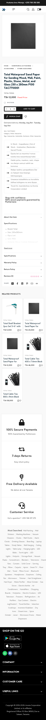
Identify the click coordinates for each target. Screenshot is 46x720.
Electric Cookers (29, 593)
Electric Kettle (24, 586)
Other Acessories (24, 68)
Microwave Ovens (27, 615)
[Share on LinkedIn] (22, 283)
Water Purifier (19, 582)
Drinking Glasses (18, 542)
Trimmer (22, 578)
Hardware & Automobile (21, 66)
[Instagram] (15, 653)
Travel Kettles (24, 604)
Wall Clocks (28, 538)
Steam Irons (22, 611)
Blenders (25, 560)
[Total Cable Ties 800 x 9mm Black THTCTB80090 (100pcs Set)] (12, 379)
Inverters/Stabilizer (25, 608)
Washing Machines (23, 534)
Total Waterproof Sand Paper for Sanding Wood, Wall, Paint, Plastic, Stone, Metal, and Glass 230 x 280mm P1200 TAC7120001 (33, 325)
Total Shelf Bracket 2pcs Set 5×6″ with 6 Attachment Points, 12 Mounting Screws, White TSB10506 (12, 325)
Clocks (18, 538)
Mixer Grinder (32, 582)
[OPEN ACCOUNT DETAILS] (33, 9)
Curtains (16, 564)
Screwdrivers (14, 560)
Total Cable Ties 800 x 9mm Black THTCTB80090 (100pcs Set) (11, 396)
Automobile (18, 136)
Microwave (12, 578)
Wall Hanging (29, 545)
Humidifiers (24, 589)
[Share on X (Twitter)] (12, 283)
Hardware (26, 136)
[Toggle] (8, 248)
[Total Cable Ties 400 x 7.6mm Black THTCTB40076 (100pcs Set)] (34, 344)
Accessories (9, 68)
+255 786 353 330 (32, 3)
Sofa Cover (26, 564)
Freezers (19, 597)
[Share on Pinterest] (27, 283)
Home (6, 66)
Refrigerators (30, 597)
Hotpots (16, 556)
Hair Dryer (8, 582)
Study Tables (17, 545)
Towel (15, 571)
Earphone (30, 575)
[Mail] (32, 283)
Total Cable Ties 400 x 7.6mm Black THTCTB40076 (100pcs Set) (33, 360)
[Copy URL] (37, 283)
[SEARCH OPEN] (28, 9)
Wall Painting (28, 531)
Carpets (18, 567)
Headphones (19, 575)
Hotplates (17, 593)
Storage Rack (26, 556)
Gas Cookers (23, 601)
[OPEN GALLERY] (23, 36)
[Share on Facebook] (17, 283)
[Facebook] (10, 653)
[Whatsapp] (5, 653)
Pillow (10, 567)
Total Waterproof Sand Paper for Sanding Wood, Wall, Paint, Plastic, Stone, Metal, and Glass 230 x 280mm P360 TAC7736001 (11, 360)
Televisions (35, 560)
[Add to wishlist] (25, 116)
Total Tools (7, 320)
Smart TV (33, 567)
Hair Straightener (34, 578)
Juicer (15, 615)
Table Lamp (17, 549)
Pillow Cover (24, 571)
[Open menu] (13, 9)
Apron (25, 567)
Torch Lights (23, 553)
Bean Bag (30, 542)
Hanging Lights (29, 549)
